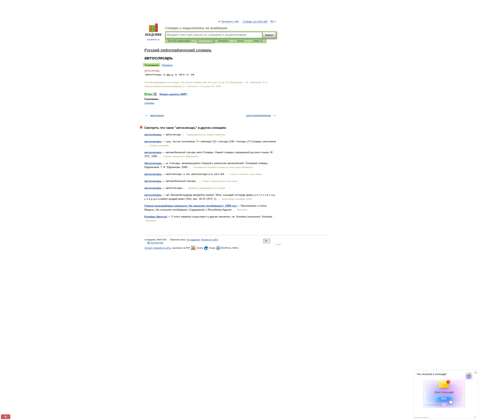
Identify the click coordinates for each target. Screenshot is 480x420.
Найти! (269, 35)
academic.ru (153, 39)
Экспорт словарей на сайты (157, 248)
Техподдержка (193, 239)
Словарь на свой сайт (255, 21)
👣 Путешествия (155, 243)
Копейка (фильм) (155, 216)
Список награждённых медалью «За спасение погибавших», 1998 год (190, 205)
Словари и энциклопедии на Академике (196, 28)
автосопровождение (258, 115)
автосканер (157, 115)
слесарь (149, 102)
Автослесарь (153, 163)
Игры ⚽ (258, 41)
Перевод (167, 65)
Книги (240, 41)
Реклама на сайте (209, 239)
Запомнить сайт (230, 21)
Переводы (223, 41)
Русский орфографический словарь (180, 41)
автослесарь (153, 134)
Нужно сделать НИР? (174, 94)
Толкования (205, 41)
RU (272, 21)
